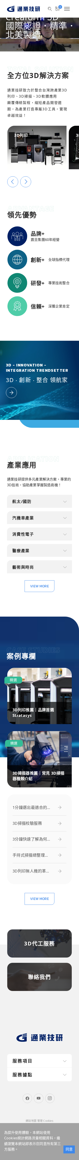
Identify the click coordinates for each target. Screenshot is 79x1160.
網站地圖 (31, 1121)
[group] (39, 25)
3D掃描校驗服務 (27, 823)
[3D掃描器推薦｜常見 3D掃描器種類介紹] (39, 759)
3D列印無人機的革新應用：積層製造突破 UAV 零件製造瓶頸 (31, 871)
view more (39, 586)
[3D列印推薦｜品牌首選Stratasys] (39, 696)
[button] (37, 39)
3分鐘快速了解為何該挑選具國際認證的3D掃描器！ (32, 839)
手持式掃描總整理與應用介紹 (31, 855)
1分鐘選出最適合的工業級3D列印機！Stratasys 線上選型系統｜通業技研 (32, 807)
